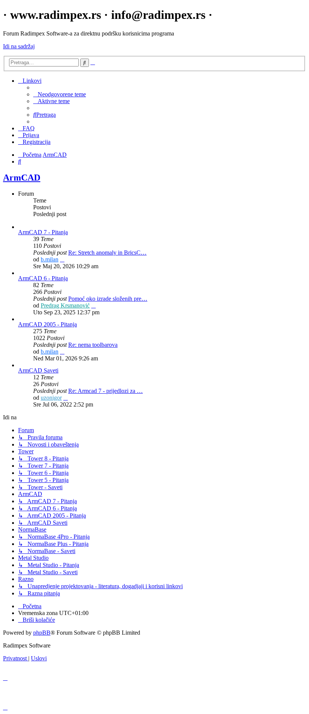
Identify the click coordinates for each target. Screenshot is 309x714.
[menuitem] (59, 94)
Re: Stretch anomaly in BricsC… (107, 252)
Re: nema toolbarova (93, 345)
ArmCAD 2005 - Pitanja (47, 324)
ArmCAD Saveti (38, 370)
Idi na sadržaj (19, 46)
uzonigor (51, 397)
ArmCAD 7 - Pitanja (43, 232)
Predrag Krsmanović (65, 305)
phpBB (41, 632)
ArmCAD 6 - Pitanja (43, 278)
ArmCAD (21, 177)
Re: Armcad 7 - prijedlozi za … (105, 391)
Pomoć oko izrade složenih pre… (107, 298)
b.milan (49, 259)
